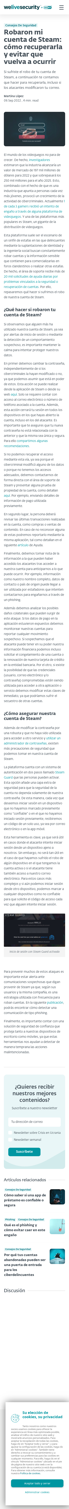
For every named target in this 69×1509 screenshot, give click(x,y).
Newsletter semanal (27, 1140)
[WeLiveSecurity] (28, 7)
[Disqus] (34, 1348)
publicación (55, 1002)
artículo (23, 545)
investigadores (39, 160)
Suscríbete (24, 1151)
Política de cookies (30, 1473)
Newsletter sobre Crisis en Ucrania (37, 1133)
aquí (14, 394)
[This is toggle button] (61, 7)
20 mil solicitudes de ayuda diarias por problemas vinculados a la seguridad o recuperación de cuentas (31, 282)
